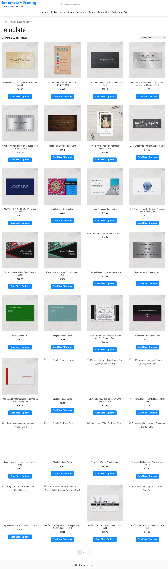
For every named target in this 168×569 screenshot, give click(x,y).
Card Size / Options (20, 96)
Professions (57, 12)
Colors (80, 12)
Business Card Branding (19, 3)
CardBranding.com (84, 565)
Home (43, 12)
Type (91, 12)
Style (70, 12)
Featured (102, 12)
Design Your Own (120, 12)
